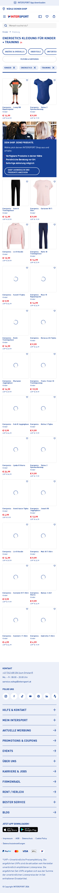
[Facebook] (14, 696)
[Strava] (55, 696)
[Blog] (29, 812)
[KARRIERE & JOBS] (29, 771)
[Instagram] (6, 696)
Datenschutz (27, 838)
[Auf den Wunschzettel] (27, 80)
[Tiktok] (22, 696)
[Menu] (4, 16)
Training (46, 68)
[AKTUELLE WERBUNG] (29, 730)
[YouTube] (30, 696)
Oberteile (36, 51)
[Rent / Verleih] (29, 792)
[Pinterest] (38, 696)
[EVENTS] (29, 751)
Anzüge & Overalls (14, 51)
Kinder (5, 32)
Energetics (26, 68)
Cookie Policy (41, 838)
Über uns (9, 761)
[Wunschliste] (47, 16)
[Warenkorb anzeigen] (54, 16)
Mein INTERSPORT (15, 720)
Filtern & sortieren (29, 59)
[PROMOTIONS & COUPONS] (29, 741)
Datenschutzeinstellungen (14, 843)
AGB (17, 838)
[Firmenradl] (29, 782)
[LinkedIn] (46, 696)
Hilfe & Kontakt (14, 710)
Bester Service (14, 802)
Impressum (8, 838)
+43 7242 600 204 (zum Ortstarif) (18, 672)
